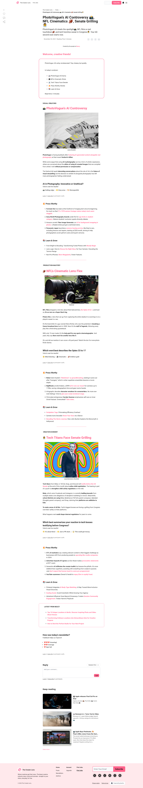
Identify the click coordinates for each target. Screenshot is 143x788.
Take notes (70, 399)
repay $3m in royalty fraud (83, 574)
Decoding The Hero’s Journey (56, 419)
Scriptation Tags (52, 412)
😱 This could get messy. (81, 532)
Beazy (78, 46)
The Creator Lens (47, 10)
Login (107, 3)
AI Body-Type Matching (68, 587)
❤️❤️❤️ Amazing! (50, 642)
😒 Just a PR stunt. (64, 532)
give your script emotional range (72, 394)
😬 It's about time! (49, 532)
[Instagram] (115, 775)
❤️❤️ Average (49, 645)
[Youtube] (100, 775)
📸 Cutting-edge (48, 190)
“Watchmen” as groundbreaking (72, 378)
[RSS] (120, 775)
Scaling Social (51, 593)
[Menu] (123, 2)
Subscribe (116, 3)
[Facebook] (110, 775)
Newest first (92, 665)
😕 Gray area (61, 190)
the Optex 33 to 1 (87, 310)
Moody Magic (91, 246)
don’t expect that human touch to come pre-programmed (69, 571)
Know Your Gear (68, 416)
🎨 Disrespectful (73, 190)
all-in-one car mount (77, 386)
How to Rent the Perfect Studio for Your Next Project (65, 624)
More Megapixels (65, 255)
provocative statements (90, 561)
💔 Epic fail (48, 647)
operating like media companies (86, 555)
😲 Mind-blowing (49, 357)
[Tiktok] (105, 775)
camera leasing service (75, 228)
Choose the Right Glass (68, 249)
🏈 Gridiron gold (73, 357)
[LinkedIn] (95, 775)
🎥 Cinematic (61, 357)
